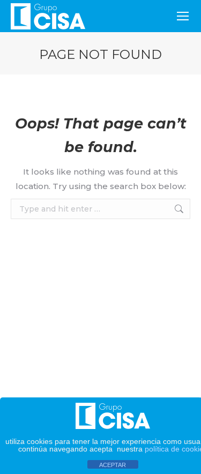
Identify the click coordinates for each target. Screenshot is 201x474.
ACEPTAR (112, 465)
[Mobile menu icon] (182, 16)
